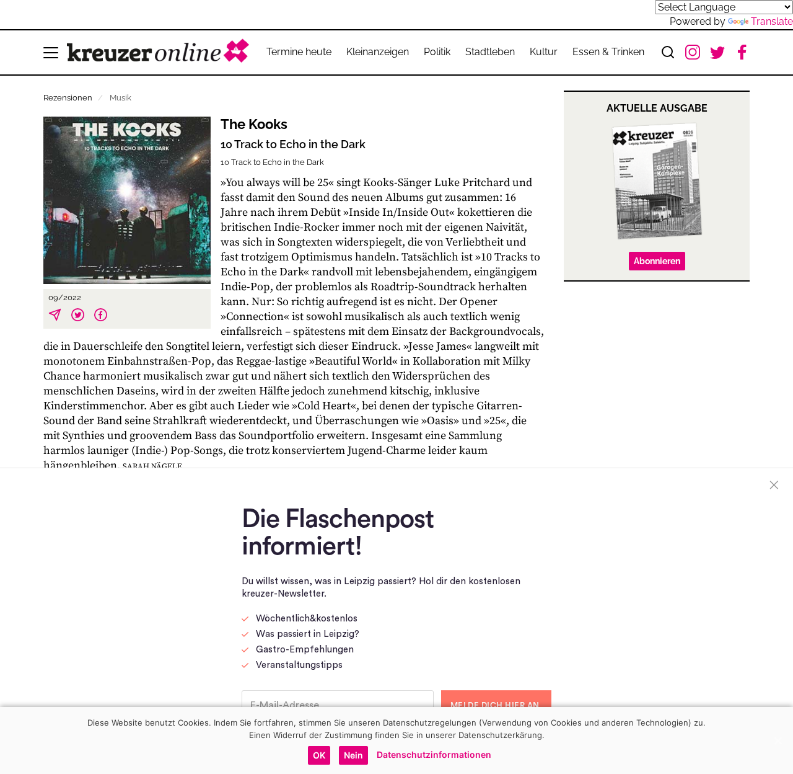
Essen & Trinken (608, 52)
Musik (120, 97)
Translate (772, 21)
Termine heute (298, 52)
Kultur (544, 52)
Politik (437, 52)
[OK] (777, 740)
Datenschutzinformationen (434, 754)
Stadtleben (490, 52)
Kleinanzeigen (377, 52)
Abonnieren (657, 261)
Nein (353, 755)
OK (319, 755)
